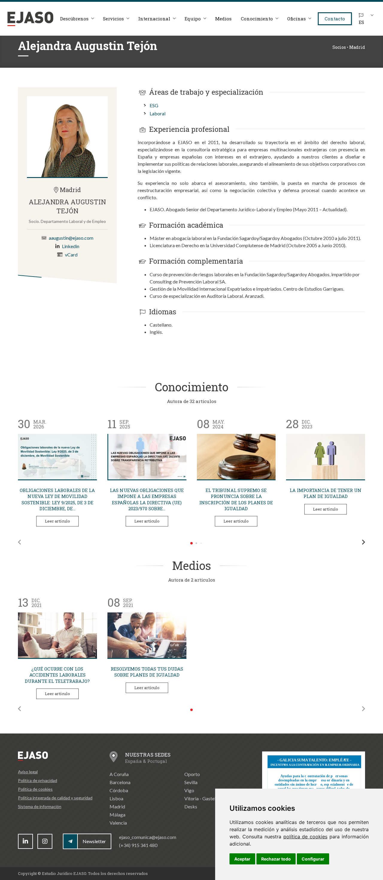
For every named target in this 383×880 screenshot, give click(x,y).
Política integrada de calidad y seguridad (55, 797)
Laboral (157, 113)
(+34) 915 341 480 (138, 845)
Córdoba (119, 790)
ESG (154, 105)
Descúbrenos (74, 19)
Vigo (189, 790)
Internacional (154, 19)
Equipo (193, 19)
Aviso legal (28, 771)
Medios (223, 19)
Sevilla (190, 782)
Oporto (192, 774)
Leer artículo (57, 521)
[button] (19, 542)
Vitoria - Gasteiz (201, 798)
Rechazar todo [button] (276, 858)
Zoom (67, 136)
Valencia (118, 822)
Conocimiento (257, 19)
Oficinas (296, 19)
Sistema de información (39, 806)
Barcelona (120, 782)
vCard (71, 255)
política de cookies (305, 837)
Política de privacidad (37, 780)
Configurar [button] (313, 858)
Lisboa (116, 798)
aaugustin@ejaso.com (71, 238)
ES (361, 22)
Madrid (117, 806)
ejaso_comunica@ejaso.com (147, 837)
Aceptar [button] (242, 858)
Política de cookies (35, 789)
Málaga (117, 814)
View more (57, 456)
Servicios (113, 19)
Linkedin (70, 246)
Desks (190, 806)
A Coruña (119, 774)
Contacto (335, 19)
